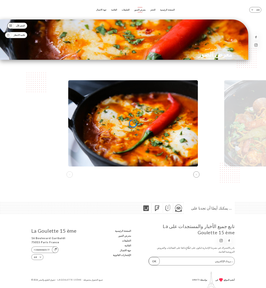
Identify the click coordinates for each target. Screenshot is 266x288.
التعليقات (125, 9)
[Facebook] (256, 37)
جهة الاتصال (101, 9)
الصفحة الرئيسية (167, 9)
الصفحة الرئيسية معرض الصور (218, 48)
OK (154, 261)
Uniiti (196, 279)
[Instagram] (256, 45)
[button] (196, 174)
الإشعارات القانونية (122, 255)
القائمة (114, 9)
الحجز (152, 9)
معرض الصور (140, 9)
